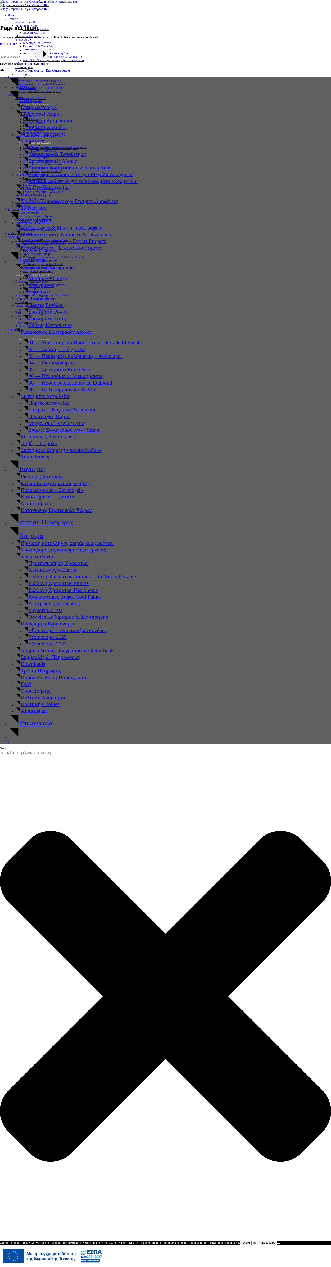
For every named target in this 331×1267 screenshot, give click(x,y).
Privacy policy (267, 1243)
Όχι (255, 1243)
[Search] (1, 1240)
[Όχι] (278, 1243)
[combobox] (28, 753)
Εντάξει (245, 1243)
